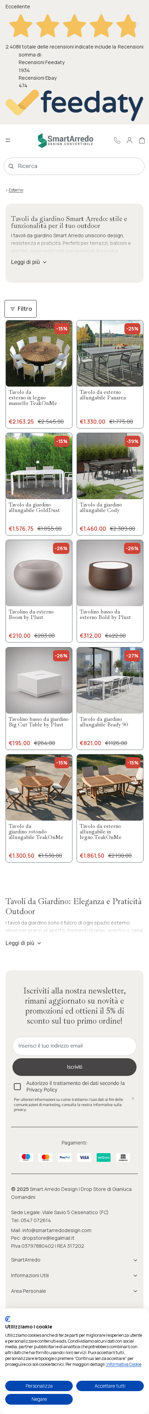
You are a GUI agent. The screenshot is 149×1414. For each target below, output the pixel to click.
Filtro (25, 308)
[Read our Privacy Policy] (133, 1100)
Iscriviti (74, 1067)
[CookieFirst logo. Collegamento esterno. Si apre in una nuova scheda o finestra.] (7, 1319)
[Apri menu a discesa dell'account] (129, 140)
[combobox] (64, 166)
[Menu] (8, 140)
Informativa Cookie (123, 1364)
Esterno (16, 190)
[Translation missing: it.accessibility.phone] (117, 140)
